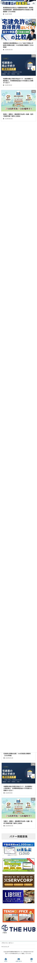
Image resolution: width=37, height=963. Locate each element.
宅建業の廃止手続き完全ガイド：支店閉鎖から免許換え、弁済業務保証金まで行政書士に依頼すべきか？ (17, 788)
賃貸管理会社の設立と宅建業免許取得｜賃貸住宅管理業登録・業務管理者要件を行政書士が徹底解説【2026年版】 (18, 9)
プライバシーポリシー (8, 943)
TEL (31, 961)
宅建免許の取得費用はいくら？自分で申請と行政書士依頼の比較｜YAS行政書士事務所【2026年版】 (17, 753)
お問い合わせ (19, 961)
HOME (5, 961)
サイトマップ (5, 946)
